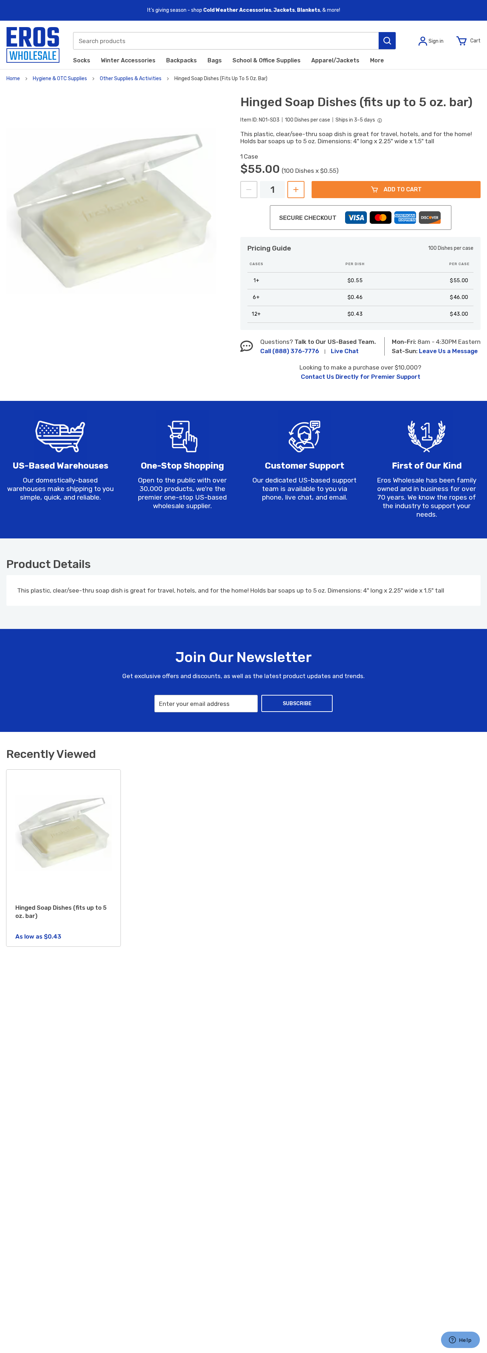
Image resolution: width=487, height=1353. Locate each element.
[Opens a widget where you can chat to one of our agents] (460, 1340)
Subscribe (297, 704)
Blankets (308, 10)
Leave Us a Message (448, 351)
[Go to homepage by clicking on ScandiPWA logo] (33, 45)
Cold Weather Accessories (237, 10)
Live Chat (345, 351)
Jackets (284, 10)
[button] (387, 40)
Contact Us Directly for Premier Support (360, 376)
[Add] (295, 189)
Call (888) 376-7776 (289, 351)
